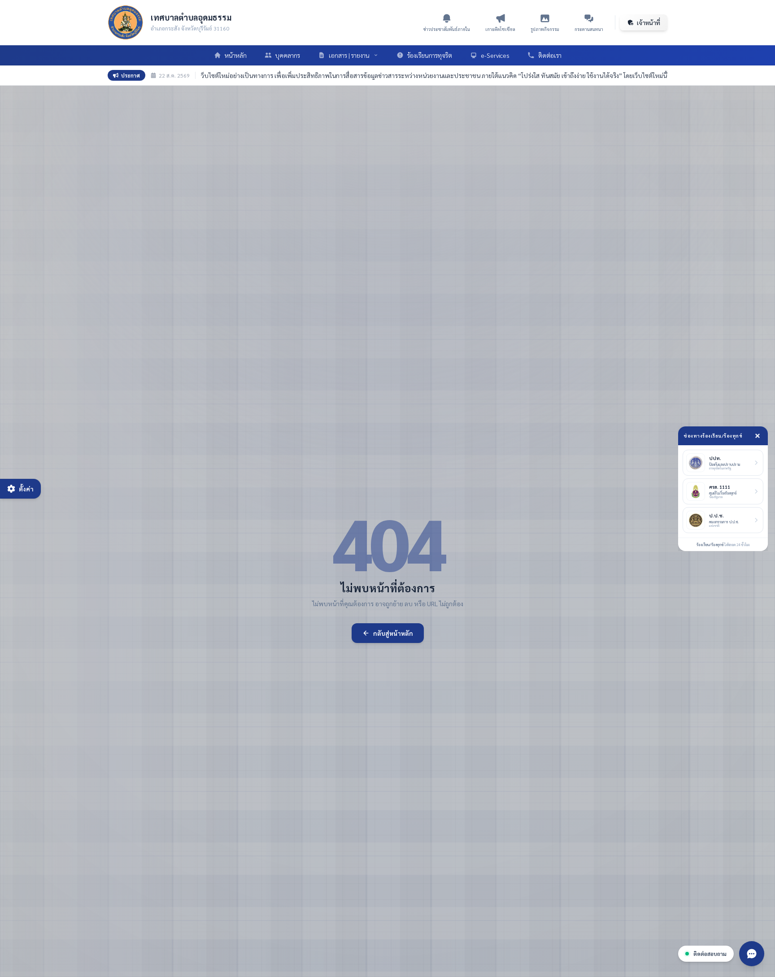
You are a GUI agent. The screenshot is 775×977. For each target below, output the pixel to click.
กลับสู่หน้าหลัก (393, 633)
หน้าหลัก (236, 55)
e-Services (495, 55)
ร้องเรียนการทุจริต (429, 55)
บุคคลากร (287, 55)
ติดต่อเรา (550, 55)
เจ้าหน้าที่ (648, 22)
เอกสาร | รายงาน (349, 55)
